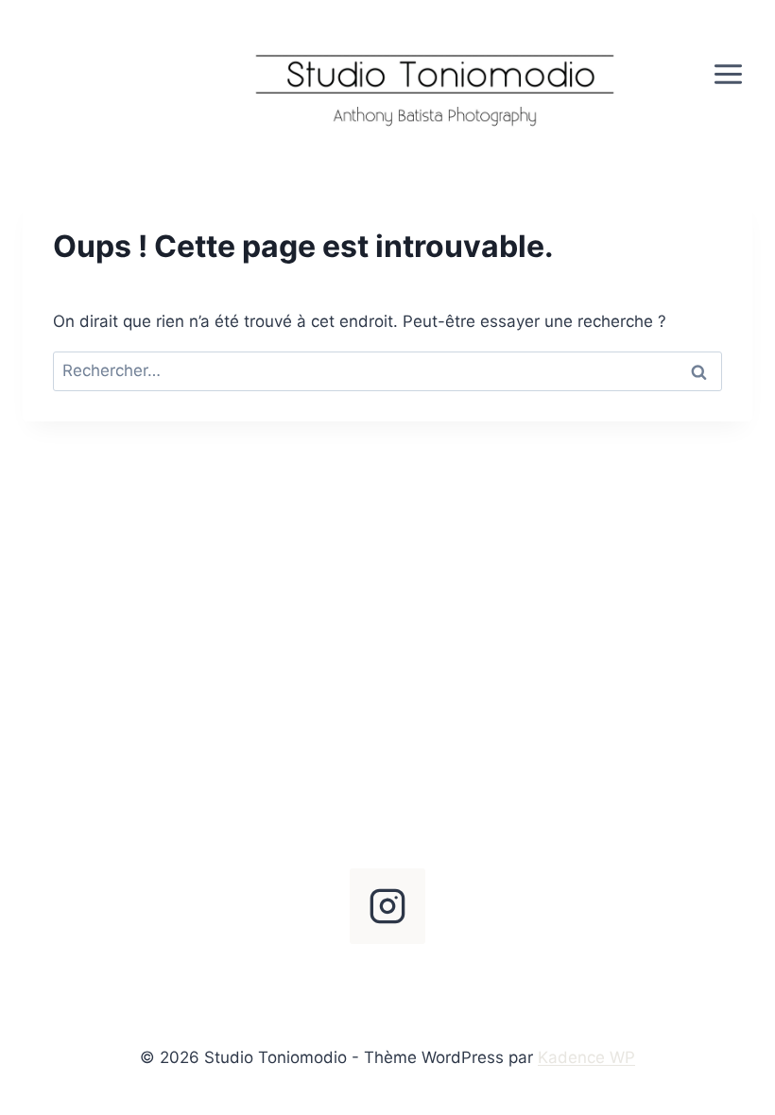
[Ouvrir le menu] (727, 73)
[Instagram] (387, 906)
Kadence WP (586, 1057)
